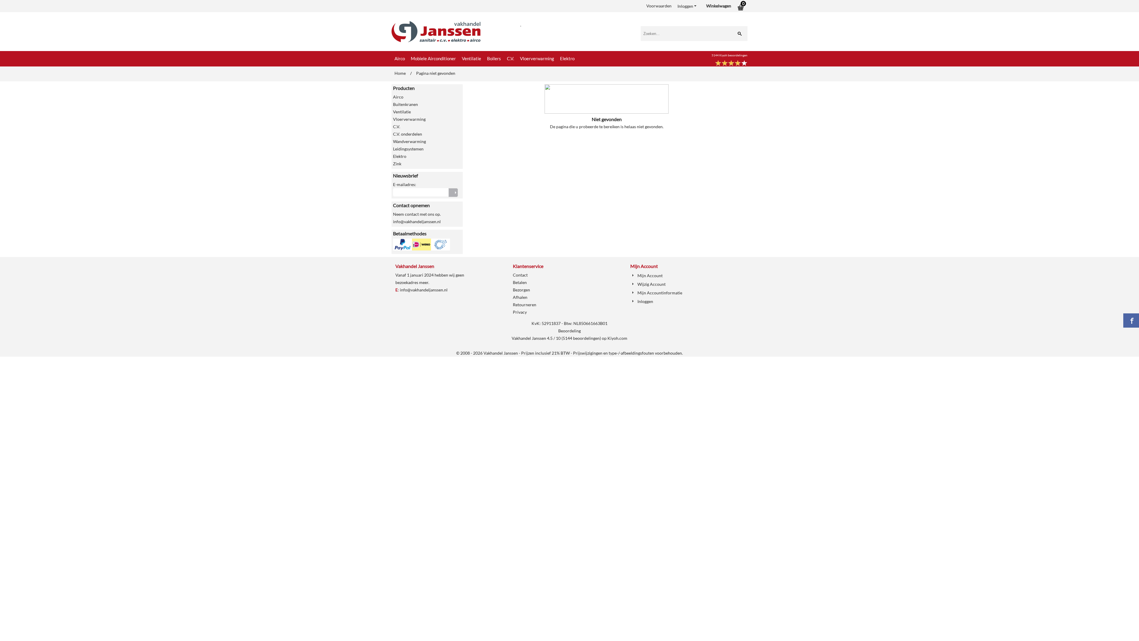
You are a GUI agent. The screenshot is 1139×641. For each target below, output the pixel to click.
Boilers (494, 58)
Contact (520, 274)
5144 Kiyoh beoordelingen (729, 55)
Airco (399, 58)
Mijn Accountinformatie (659, 292)
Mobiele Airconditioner (433, 58)
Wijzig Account (651, 284)
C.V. (510, 58)
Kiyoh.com (617, 338)
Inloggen (685, 6)
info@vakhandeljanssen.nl (424, 289)
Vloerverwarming (537, 58)
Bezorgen (521, 289)
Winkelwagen (718, 5)
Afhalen (520, 297)
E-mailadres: (404, 184)
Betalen (520, 282)
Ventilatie (471, 58)
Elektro (567, 58)
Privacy (520, 312)
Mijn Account (650, 275)
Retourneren (524, 304)
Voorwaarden (659, 5)
